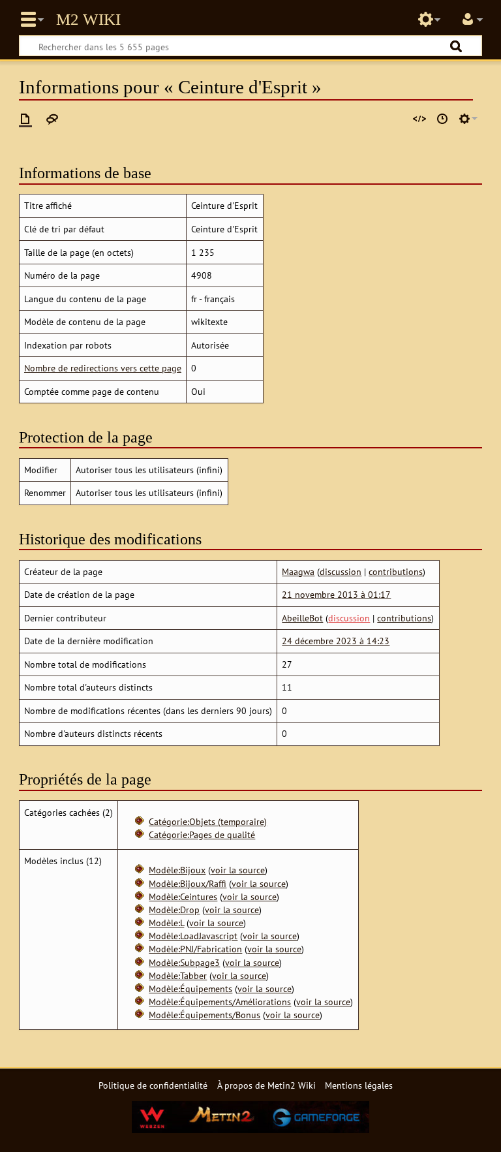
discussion (340, 571)
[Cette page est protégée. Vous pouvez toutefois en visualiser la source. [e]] (419, 118)
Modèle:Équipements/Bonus (204, 1014)
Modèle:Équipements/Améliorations (220, 1001)
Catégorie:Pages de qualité (202, 834)
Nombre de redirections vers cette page (102, 368)
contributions (396, 571)
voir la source (238, 870)
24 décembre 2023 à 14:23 (335, 640)
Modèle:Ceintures (183, 896)
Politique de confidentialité (153, 1085)
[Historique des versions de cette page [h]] (442, 118)
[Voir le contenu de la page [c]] (25, 118)
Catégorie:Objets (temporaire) (208, 821)
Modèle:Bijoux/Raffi (187, 883)
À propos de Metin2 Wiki (266, 1085)
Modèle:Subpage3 (184, 962)
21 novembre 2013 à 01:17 (336, 594)
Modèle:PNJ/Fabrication (195, 948)
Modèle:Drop (174, 909)
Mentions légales (359, 1085)
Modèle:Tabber (178, 975)
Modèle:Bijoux (177, 870)
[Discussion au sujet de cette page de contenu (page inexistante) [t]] (52, 118)
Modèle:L (166, 922)
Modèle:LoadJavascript (193, 935)
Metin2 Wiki (88, 19)
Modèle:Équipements (190, 988)
